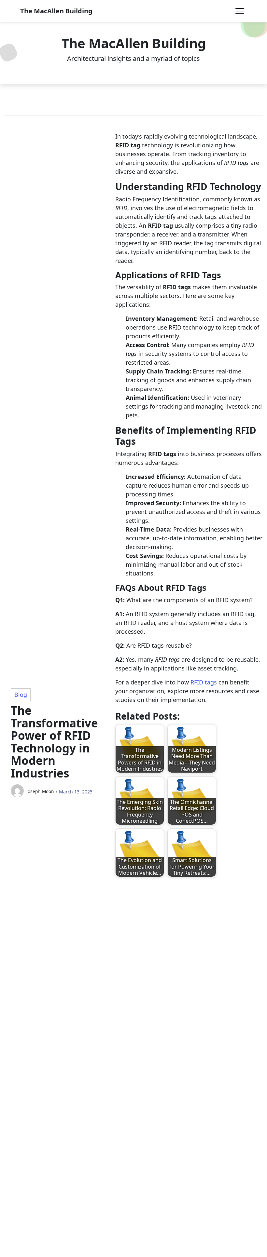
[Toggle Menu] (239, 11)
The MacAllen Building (56, 11)
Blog (20, 694)
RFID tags (203, 682)
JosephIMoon (40, 791)
